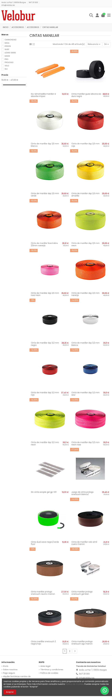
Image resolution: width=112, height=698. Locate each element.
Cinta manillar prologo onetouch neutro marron (43, 592)
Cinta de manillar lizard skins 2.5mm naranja (44, 244)
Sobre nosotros (10, 669)
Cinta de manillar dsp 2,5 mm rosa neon (45, 294)
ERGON (8, 46)
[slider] (2, 85)
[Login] (97, 15)
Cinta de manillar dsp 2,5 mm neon (85, 244)
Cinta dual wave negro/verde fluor (45, 543)
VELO (7, 65)
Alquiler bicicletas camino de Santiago (17, 678)
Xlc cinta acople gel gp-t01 (43, 492)
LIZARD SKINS (10, 52)
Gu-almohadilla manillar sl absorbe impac (43, 95)
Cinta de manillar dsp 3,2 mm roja (45, 393)
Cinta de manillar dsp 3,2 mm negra (45, 343)
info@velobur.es (8, 5)
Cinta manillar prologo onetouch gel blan (82, 592)
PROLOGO (9, 62)
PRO (6, 59)
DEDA (7, 43)
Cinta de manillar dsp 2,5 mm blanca (45, 144)
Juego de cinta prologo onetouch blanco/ (82, 493)
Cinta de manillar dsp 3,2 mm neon (45, 443)
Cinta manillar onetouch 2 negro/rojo (43, 642)
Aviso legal (45, 666)
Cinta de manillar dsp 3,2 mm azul (85, 393)
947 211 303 (33, 2)
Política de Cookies (74, 684)
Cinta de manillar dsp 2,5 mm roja (85, 144)
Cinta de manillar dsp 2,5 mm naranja (85, 294)
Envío (5, 666)
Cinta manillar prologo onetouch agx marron (82, 642)
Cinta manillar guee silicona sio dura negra (86, 95)
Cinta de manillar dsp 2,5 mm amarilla (85, 194)
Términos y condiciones (51, 669)
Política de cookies (49, 673)
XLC (6, 69)
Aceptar (10, 692)
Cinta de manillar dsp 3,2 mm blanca (85, 343)
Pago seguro (9, 673)
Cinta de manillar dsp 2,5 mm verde (45, 194)
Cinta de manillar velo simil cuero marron (84, 543)
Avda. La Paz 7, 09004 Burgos (14, 2)
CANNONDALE (11, 39)
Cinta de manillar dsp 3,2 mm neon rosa (85, 443)
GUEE (7, 49)
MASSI (7, 56)
